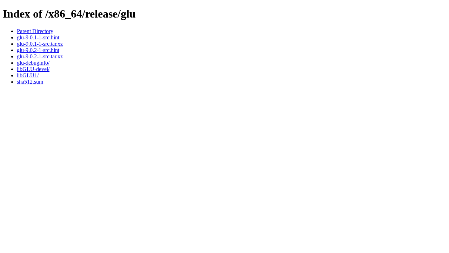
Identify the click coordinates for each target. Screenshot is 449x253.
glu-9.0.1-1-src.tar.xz (40, 44)
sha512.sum (30, 82)
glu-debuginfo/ (33, 63)
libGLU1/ (28, 75)
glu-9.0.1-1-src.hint (38, 37)
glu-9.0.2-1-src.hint (38, 50)
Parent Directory (35, 31)
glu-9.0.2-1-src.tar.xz (40, 56)
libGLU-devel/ (33, 69)
